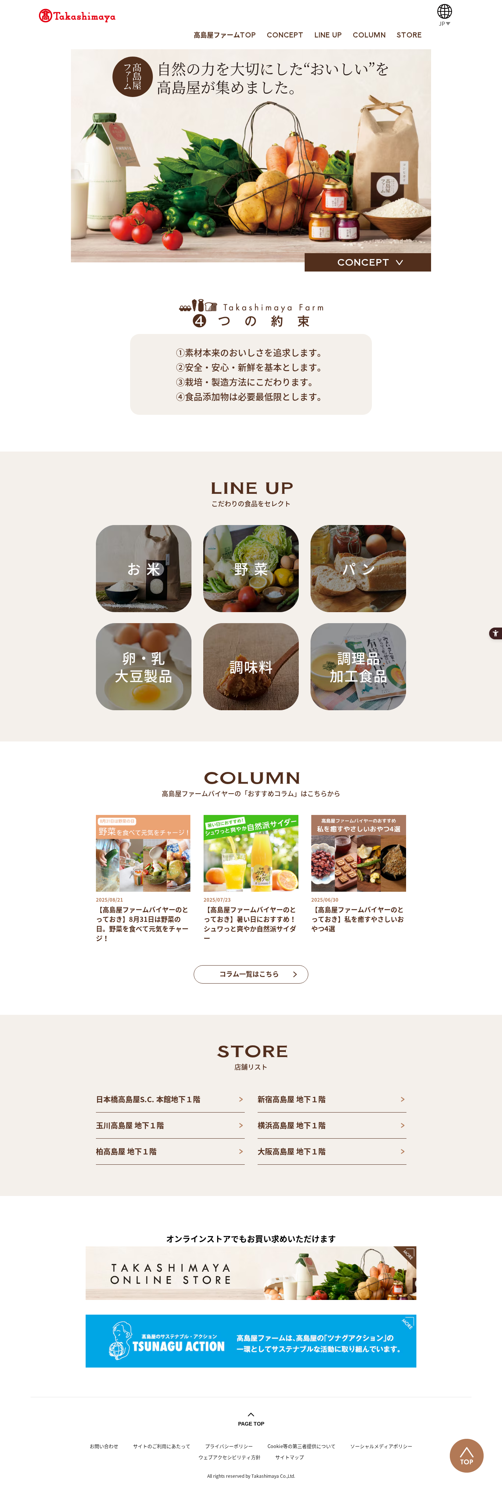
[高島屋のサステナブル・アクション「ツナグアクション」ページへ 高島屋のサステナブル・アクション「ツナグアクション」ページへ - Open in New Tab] (251, 1341)
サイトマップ (289, 1457)
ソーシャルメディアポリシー (381, 1446)
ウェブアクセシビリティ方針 (229, 1457)
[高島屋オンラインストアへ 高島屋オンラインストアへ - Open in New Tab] (251, 1273)
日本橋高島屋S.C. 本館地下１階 (148, 1099)
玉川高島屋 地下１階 (130, 1125)
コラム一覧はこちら (249, 974)
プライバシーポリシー (229, 1446)
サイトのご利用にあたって (161, 1446)
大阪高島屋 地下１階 (292, 1151)
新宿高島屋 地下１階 (292, 1099)
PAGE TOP (251, 1424)
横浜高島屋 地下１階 (292, 1125)
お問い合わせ (104, 1446)
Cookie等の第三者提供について (302, 1446)
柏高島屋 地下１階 (126, 1151)
